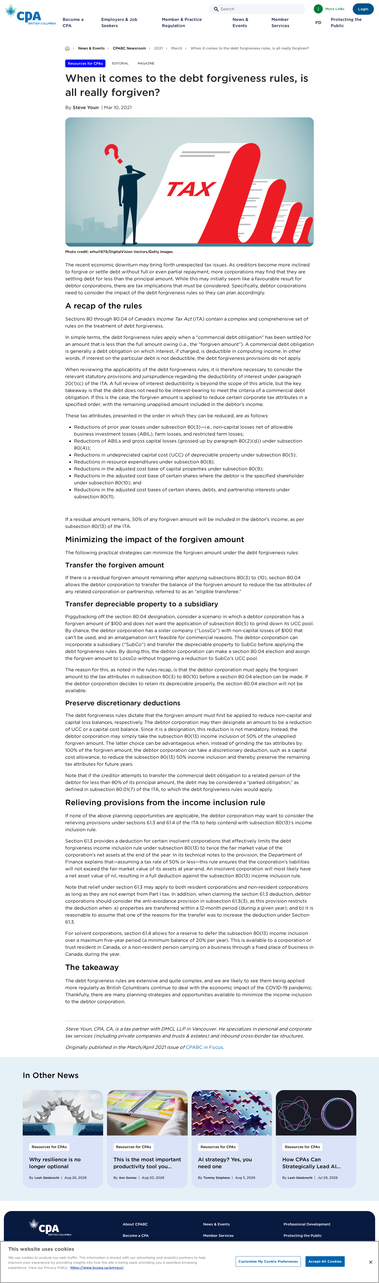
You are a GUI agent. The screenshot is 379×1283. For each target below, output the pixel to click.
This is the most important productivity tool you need (147, 1166)
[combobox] (257, 9)
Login (363, 9)
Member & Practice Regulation (182, 22)
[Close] (370, 1262)
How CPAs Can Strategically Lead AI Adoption (309, 1166)
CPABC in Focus (204, 1047)
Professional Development (307, 1224)
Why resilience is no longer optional (55, 1163)
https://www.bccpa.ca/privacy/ (97, 1268)
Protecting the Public (346, 22)
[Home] (50, 1227)
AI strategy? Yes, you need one (225, 1163)
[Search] (216, 9)
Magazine (146, 63)
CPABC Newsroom (129, 48)
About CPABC (135, 1224)
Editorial (120, 63)
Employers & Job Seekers (119, 22)
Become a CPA (73, 22)
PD (318, 22)
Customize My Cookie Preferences (268, 1261)
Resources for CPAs (85, 63)
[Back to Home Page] (30, 14)
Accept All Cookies (325, 1261)
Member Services (280, 22)
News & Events (240, 22)
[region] (189, 1262)
